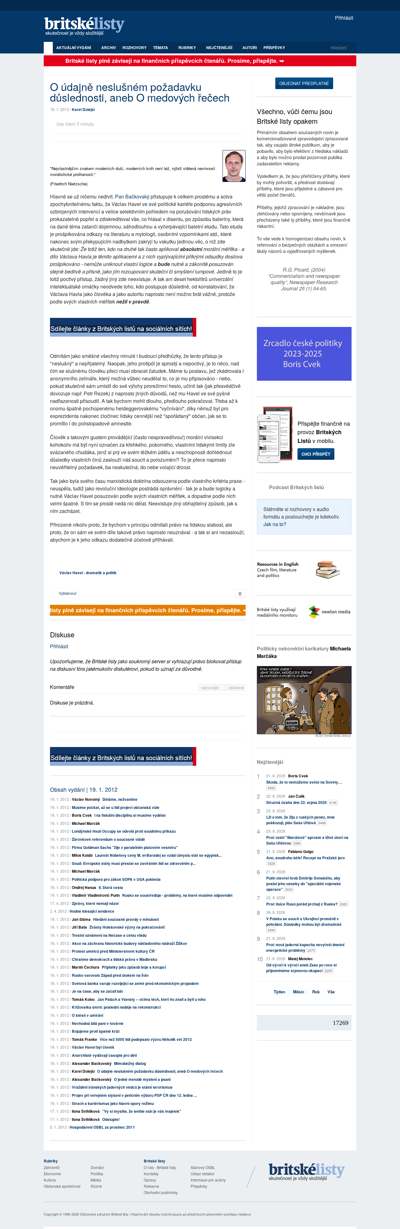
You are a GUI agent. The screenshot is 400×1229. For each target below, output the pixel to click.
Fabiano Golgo (300, 851)
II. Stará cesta (111, 887)
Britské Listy (307, 1172)
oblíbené (236, 687)
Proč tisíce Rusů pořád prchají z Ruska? (306, 904)
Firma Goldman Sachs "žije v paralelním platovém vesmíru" (125, 847)
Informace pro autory (208, 1179)
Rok (316, 992)
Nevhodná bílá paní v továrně (97, 1023)
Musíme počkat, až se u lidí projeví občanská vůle (115, 807)
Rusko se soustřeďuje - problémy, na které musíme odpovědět (177, 895)
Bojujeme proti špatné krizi (95, 1031)
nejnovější (211, 687)
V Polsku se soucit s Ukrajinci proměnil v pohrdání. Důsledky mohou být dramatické (304, 924)
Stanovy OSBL (203, 1167)
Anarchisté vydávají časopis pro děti (104, 1055)
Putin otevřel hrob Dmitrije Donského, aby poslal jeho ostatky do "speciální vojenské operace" (303, 883)
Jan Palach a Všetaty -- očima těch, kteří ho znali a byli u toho (152, 999)
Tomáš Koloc (83, 999)
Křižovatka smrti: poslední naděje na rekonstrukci (116, 1007)
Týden (279, 992)
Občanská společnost (62, 1186)
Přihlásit (343, 17)
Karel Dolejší (83, 109)
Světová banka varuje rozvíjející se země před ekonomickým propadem (135, 983)
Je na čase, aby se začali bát (97, 991)
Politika (97, 1173)
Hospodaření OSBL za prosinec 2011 (102, 1127)
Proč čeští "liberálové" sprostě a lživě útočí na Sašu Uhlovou (307, 840)
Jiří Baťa (79, 927)
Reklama (151, 1186)
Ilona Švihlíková (86, 1111)
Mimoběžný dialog (130, 1063)
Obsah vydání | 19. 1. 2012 (84, 789)
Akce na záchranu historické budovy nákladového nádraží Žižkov (129, 943)
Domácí (97, 1167)
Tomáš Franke (84, 1039)
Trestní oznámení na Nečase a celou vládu (109, 935)
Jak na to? (274, 524)
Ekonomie (52, 1173)
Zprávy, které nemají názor (95, 903)
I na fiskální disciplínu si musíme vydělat (130, 815)
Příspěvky (274, 47)
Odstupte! (111, 1119)
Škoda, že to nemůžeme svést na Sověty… (304, 784)
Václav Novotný (86, 799)
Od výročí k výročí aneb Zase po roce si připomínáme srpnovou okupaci (301, 967)
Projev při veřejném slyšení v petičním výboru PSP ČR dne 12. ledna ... (134, 1095)
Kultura (50, 1179)
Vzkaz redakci (202, 1173)
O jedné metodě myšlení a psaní (142, 1079)
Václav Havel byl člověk (93, 1047)
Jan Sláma (81, 919)
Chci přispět (316, 454)
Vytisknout (67, 593)
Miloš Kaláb (82, 855)
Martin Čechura (85, 967)
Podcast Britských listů (296, 487)
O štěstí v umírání (87, 1015)
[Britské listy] (123, 328)
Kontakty (151, 1173)
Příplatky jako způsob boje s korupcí (134, 967)
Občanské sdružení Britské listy (104, 1213)
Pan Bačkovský (132, 196)
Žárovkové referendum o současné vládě (108, 839)
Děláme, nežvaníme (120, 799)
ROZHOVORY (134, 47)
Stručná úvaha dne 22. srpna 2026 (301, 802)
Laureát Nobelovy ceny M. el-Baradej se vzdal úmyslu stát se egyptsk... (158, 855)
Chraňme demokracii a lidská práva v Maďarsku (114, 959)
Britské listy (87, 27)
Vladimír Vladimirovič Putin (96, 895)
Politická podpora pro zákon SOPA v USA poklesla (116, 879)
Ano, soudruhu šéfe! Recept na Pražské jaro (305, 860)
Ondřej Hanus (84, 887)
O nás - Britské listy (160, 1167)
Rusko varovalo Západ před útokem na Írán (110, 975)
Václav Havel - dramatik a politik (88, 572)
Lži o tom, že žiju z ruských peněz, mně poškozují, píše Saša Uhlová (300, 819)
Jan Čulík (296, 796)
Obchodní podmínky (161, 1192)
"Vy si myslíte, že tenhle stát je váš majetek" (141, 1111)
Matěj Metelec (300, 958)
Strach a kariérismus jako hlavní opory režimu (113, 1103)
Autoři (249, 47)
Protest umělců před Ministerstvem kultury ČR (113, 951)
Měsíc (298, 992)
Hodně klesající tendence (92, 911)
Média (96, 1179)
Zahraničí (52, 1167)
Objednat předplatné (304, 83)
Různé (96, 1186)
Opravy (150, 1179)
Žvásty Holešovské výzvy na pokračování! (127, 927)
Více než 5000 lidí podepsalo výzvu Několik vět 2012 (146, 1039)
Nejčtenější (270, 761)
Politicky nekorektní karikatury (304, 652)
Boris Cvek (82, 815)
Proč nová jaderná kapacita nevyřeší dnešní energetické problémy (305, 947)
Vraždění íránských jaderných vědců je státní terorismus (122, 1087)
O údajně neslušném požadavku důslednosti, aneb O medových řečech (160, 1071)
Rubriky (187, 47)
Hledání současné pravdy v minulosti (126, 919)
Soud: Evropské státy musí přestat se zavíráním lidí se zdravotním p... (134, 863)
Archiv (108, 47)
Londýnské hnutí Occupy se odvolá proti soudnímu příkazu (124, 831)
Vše (331, 992)
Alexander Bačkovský (92, 1063)
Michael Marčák (86, 823)
